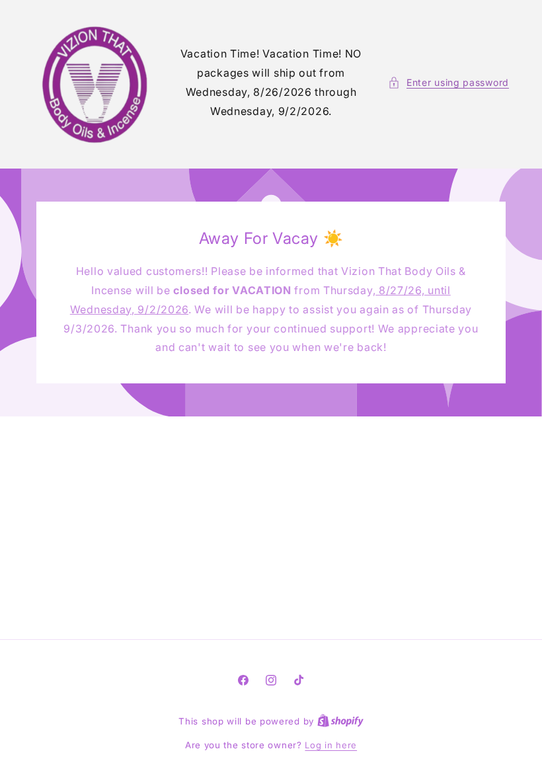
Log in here (331, 745)
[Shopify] (340, 721)
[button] (448, 82)
